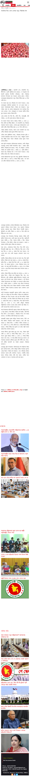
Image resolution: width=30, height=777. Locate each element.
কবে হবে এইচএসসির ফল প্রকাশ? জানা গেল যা (14, 477)
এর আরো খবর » (3, 426)
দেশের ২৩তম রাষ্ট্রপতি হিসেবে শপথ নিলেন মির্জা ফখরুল (14, 555)
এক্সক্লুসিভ (7, 5)
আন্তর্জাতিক (19, 5)
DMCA (25, 772)
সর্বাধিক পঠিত (5, 631)
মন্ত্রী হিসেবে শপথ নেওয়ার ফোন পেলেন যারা (13, 578)
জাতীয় (13, 5)
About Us (12, 772)
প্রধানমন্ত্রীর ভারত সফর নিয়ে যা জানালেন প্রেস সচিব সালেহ (14, 454)
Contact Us (6, 772)
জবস (24, 5)
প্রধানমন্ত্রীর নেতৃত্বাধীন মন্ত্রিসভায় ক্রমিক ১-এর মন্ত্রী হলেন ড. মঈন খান (15, 431)
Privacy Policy (19, 772)
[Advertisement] (15, 27)
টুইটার (18, 390)
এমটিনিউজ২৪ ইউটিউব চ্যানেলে (8, 391)
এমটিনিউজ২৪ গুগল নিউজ (11, 390)
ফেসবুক (21, 390)
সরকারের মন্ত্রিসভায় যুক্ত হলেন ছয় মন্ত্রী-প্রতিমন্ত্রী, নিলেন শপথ (13, 531)
